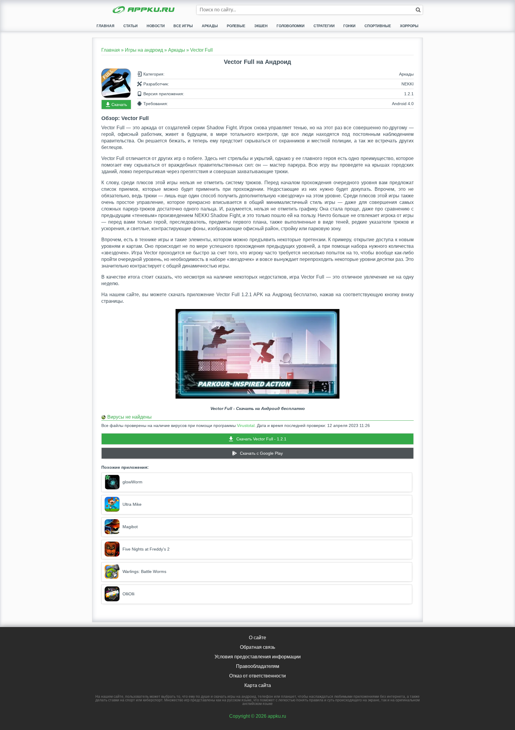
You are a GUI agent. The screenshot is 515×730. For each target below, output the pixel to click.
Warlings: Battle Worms (144, 571)
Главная (105, 26)
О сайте (257, 637)
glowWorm (132, 482)
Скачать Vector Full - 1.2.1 (261, 439)
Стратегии (324, 26)
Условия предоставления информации (258, 656)
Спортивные (377, 26)
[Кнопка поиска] (418, 10)
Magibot (130, 526)
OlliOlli (128, 593)
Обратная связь (257, 647)
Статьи (130, 26)
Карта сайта (257, 685)
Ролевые (236, 26)
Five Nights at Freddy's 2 (146, 549)
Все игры (183, 26)
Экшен (261, 26)
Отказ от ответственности (257, 675)
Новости (156, 26)
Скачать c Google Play (261, 453)
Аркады (210, 26)
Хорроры (409, 26)
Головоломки (291, 26)
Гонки (349, 26)
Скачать (119, 104)
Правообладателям (257, 666)
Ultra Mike (132, 504)
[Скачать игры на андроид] (144, 10)
